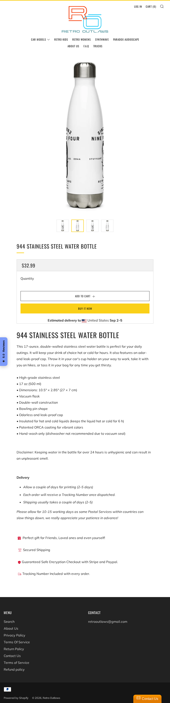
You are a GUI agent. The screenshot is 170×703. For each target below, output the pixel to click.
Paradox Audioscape (126, 39)
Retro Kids (61, 39)
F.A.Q (86, 46)
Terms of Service (16, 663)
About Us (73, 46)
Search (9, 621)
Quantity (27, 278)
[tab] (62, 226)
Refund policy (14, 669)
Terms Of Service (17, 642)
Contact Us (12, 656)
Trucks (97, 46)
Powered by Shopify (16, 697)
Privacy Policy (14, 635)
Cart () (151, 6)
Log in (138, 6)
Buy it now (85, 308)
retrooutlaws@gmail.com (107, 621)
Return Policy (14, 649)
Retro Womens (81, 39)
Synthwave (102, 39)
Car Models (38, 39)
